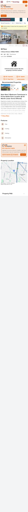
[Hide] (26, 45)
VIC (13, 23)
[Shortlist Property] (24, 45)
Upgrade (4, 16)
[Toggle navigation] (2, 2)
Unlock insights (21, 79)
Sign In (25, 2)
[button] (1, 36)
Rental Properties (5, 23)
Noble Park (19, 23)
